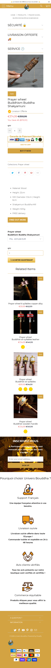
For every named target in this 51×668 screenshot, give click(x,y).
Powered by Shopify (35, 636)
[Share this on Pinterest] (25, 172)
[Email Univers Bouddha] (35, 630)
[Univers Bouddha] (26, 6)
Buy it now (25, 151)
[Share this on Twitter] (12, 172)
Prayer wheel (23, 164)
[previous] (10, 71)
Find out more (17, 220)
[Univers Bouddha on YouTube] (23, 630)
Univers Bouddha (21, 636)
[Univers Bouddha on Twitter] (15, 630)
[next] (41, 71)
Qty (9, 126)
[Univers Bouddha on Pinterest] (27, 630)
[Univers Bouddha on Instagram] (31, 630)
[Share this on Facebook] (18, 172)
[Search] (42, 6)
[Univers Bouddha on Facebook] (19, 630)
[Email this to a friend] (37, 172)
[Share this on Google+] (31, 172)
